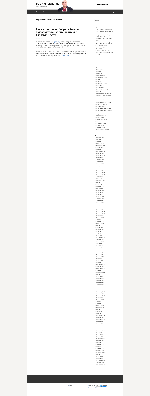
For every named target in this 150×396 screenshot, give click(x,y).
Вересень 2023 (100, 139)
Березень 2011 (100, 331)
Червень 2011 (100, 325)
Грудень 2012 (100, 290)
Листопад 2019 (100, 212)
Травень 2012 (100, 303)
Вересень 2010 (100, 342)
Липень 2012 (100, 299)
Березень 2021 (100, 180)
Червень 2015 (100, 253)
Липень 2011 (100, 323)
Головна (38, 12)
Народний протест (101, 87)
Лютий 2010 (99, 354)
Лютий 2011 (99, 333)
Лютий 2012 (99, 309)
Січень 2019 (99, 227)
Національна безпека (102, 89)
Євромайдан (99, 69)
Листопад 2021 (100, 173)
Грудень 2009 (100, 358)
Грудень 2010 (100, 336)
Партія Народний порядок (103, 99)
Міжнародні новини (101, 77)
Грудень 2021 (100, 171)
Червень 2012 (100, 301)
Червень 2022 (100, 159)
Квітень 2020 (100, 202)
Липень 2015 (100, 251)
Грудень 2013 (100, 278)
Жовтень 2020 (100, 190)
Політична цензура (101, 106)
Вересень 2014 (100, 268)
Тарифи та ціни (100, 127)
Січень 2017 (99, 235)
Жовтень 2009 (100, 362)
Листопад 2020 (100, 188)
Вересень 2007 (100, 364)
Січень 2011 (99, 335)
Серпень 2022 (100, 157)
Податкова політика (101, 104)
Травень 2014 (100, 270)
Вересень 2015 (100, 249)
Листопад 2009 (100, 360)
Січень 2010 (99, 356)
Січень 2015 (99, 260)
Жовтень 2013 (100, 280)
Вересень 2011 (100, 319)
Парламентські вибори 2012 (104, 95)
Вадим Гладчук (47, 3)
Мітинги (98, 81)
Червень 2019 (100, 219)
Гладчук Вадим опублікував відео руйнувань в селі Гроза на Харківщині (104, 31)
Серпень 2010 (100, 344)
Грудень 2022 (100, 149)
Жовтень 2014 (100, 266)
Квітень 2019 (100, 223)
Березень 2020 (100, 204)
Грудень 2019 (100, 210)
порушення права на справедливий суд (102, 114)
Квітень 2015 (100, 256)
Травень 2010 (100, 348)
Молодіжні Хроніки (101, 83)
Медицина (99, 73)
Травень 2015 (100, 255)
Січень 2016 (99, 245)
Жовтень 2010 (100, 340)
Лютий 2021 (99, 182)
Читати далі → (66, 56)
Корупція (98, 71)
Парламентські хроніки (102, 97)
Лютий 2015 (99, 258)
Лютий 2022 (99, 167)
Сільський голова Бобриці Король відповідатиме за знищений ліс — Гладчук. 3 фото (58, 32)
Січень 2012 (99, 311)
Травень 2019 (100, 221)
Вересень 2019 (100, 214)
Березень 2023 (100, 145)
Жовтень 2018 (100, 229)
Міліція (98, 79)
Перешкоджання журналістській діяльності (103, 101)
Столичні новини (101, 123)
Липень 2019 (100, 217)
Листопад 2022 (100, 151)
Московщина (100, 85)
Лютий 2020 (99, 206)
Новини (98, 91)
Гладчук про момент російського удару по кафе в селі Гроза (104, 47)
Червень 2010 (100, 346)
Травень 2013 (100, 284)
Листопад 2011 (100, 315)
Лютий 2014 (99, 274)
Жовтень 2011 (100, 317)
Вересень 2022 (100, 155)
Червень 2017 (100, 233)
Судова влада (100, 125)
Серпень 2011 (100, 321)
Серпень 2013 (100, 282)
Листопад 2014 (100, 264)
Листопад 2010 (100, 338)
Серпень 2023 (100, 141)
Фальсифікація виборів (102, 129)
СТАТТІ (98, 121)
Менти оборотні (100, 75)
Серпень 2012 (100, 297)
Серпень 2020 (100, 194)
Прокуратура (100, 117)
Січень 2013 (99, 288)
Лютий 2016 (99, 243)
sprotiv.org (57, 42)
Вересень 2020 (100, 192)
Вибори (98, 68)
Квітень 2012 (100, 305)
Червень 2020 (100, 198)
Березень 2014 (100, 272)
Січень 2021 (99, 184)
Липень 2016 (100, 241)
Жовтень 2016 (100, 239)
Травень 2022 (100, 161)
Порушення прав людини (103, 108)
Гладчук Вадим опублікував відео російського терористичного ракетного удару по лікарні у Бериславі (104, 37)
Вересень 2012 (100, 296)
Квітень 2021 (100, 178)
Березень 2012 (100, 307)
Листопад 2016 (100, 237)
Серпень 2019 (100, 215)
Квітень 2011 (100, 329)
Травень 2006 (100, 366)
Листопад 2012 (100, 292)
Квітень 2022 (100, 163)
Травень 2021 (100, 176)
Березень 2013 (100, 286)
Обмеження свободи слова (103, 93)
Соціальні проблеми (101, 119)
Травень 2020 (100, 200)
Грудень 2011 (100, 313)
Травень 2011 (100, 327)
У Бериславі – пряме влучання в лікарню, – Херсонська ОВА (104, 42)
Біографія (46, 12)
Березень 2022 (100, 165)
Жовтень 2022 (100, 153)
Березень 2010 (100, 352)
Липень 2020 (100, 196)
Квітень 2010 (100, 350)
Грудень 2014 (100, 262)
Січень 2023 (99, 147)
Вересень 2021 (100, 174)
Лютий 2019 (99, 225)
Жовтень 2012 (100, 294)
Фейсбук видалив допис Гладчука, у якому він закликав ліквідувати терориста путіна (104, 52)
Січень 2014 (99, 276)
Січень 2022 (99, 169)
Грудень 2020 (100, 186)
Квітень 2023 (100, 143)
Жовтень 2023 (100, 137)
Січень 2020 (99, 208)
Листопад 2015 (100, 247)
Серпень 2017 (100, 231)
